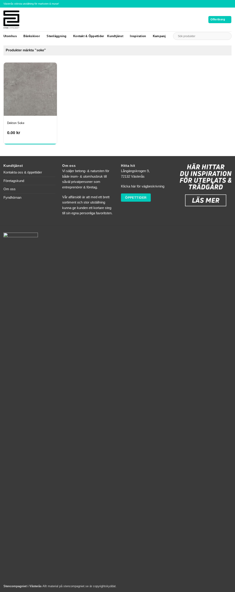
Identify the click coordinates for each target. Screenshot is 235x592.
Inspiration (138, 36)
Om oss (9, 189)
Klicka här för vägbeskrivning (142, 186)
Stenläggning (56, 36)
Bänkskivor (31, 36)
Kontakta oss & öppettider (22, 172)
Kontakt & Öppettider (88, 36)
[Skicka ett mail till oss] (229, 3)
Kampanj (159, 36)
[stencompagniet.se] (19, 19)
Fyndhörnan (12, 197)
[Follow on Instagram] (225, 3)
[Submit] (227, 36)
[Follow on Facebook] (221, 3)
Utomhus (10, 36)
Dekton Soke (15, 123)
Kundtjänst (115, 36)
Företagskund (13, 181)
